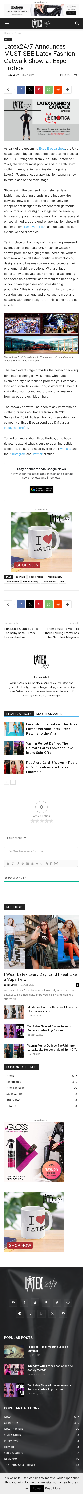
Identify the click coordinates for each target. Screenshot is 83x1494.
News (18, 33)
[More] (67, 90)
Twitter (37, 454)
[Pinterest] (39, 90)
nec (62, 581)
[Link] (46, 863)
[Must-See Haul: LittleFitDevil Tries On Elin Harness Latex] (14, 1012)
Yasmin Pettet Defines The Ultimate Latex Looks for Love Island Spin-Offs (49, 748)
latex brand (12, 581)
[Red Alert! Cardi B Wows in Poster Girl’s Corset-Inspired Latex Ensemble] (14, 767)
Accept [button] (37, 1488)
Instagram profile (16, 428)
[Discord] (13, 1303)
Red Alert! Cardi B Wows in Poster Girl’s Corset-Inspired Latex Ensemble (52, 767)
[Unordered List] (32, 863)
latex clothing (30, 581)
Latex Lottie (11, 984)
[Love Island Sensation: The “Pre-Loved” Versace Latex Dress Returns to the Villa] (14, 729)
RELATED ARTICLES (19, 713)
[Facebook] (21, 90)
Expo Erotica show (52, 148)
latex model (49, 581)
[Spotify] (20, 1314)
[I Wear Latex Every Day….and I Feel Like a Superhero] (41, 942)
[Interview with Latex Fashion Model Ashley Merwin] (14, 1369)
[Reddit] (68, 1303)
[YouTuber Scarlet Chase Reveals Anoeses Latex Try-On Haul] (14, 1031)
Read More (53, 1488)
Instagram (18, 454)
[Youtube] (63, 1314)
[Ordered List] (27, 863)
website (66, 449)
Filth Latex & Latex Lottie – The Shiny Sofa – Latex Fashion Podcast (22, 633)
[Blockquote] (36, 863)
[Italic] (12, 863)
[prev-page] (6, 782)
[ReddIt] (58, 90)
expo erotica (36, 576)
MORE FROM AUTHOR (50, 713)
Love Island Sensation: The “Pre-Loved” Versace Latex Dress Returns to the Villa (51, 728)
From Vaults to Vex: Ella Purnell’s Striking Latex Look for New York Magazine (60, 633)
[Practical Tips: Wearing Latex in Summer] (14, 1351)
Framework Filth (34, 227)
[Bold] (7, 863)
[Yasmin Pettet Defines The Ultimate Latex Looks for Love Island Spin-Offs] (14, 748)
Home (7, 33)
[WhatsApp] (49, 90)
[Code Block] (41, 863)
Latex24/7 (13, 74)
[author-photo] (41, 671)
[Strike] (22, 863)
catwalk (20, 576)
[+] (56, 863)
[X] (30, 90)
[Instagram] (35, 1302)
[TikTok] (31, 1314)
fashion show (55, 576)
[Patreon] (46, 1303)
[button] (6, 23)
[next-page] (13, 782)
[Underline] (17, 863)
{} (51, 863)
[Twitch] (41, 1314)
